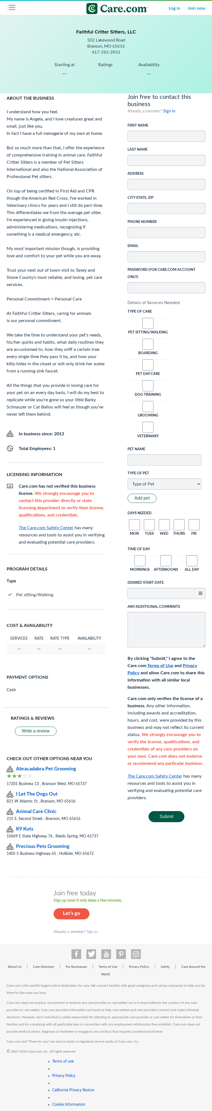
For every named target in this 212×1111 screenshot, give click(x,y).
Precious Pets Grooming (43, 846)
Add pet (142, 498)
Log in (174, 8)
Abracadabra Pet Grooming (46, 769)
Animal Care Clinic (36, 811)
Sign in (169, 111)
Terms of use (63, 1061)
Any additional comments (154, 607)
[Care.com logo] (109, 9)
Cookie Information (68, 1105)
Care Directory (43, 966)
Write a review (36, 731)
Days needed (140, 513)
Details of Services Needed (154, 302)
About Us (15, 966)
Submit (166, 816)
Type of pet (138, 473)
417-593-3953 (106, 52)
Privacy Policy (139, 966)
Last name (137, 149)
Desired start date (146, 583)
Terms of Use (160, 665)
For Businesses (76, 966)
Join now (196, 8)
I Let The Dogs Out (37, 794)
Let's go (71, 913)
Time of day (139, 549)
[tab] (167, 302)
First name (138, 125)
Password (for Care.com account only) (161, 273)
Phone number (142, 222)
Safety (165, 966)
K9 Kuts (24, 829)
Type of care (140, 311)
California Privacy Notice (73, 1090)
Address (136, 174)
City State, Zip (140, 198)
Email (133, 246)
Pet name (136, 449)
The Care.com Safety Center (155, 776)
